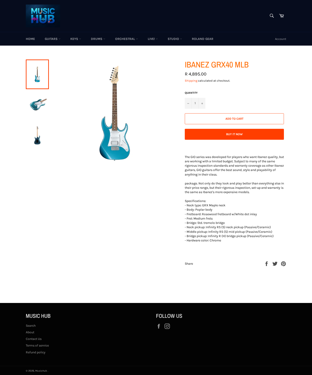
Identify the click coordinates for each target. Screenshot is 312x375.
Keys (74, 39)
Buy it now (234, 134)
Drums (97, 39)
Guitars (51, 39)
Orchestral (125, 39)
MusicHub (41, 370)
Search (31, 326)
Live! (152, 39)
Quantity (191, 92)
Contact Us (34, 339)
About (30, 332)
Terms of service (37, 345)
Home (30, 39)
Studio (174, 39)
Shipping (191, 80)
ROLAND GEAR (202, 39)
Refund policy (35, 352)
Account (280, 39)
